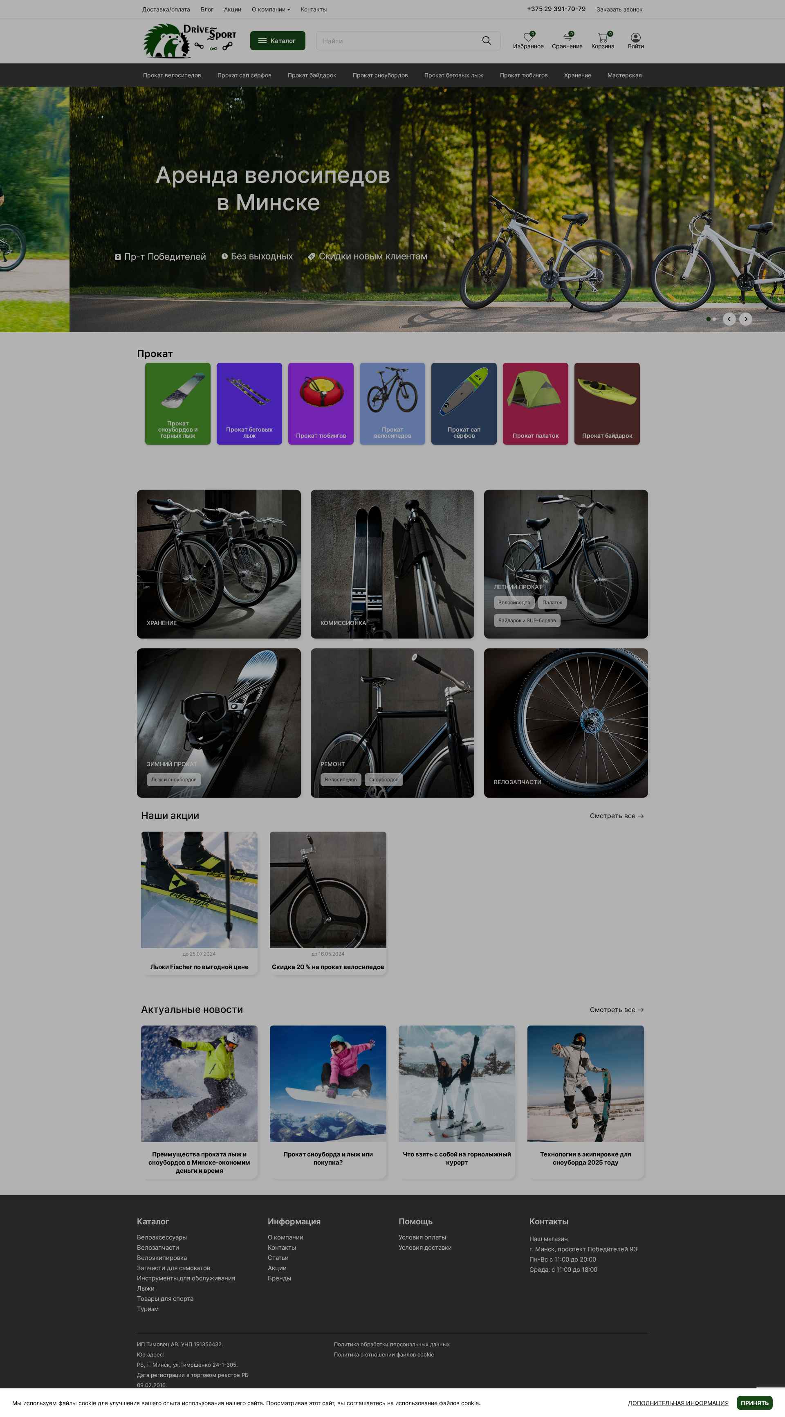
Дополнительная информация (678, 1402)
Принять (755, 1402)
